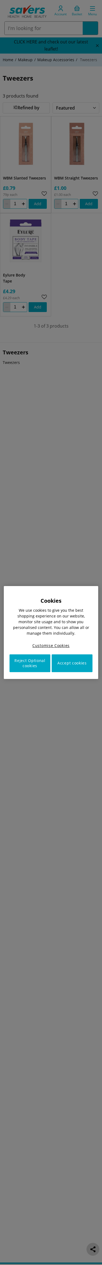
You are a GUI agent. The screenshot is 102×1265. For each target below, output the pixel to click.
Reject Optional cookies (29, 663)
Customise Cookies (51, 645)
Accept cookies (72, 663)
